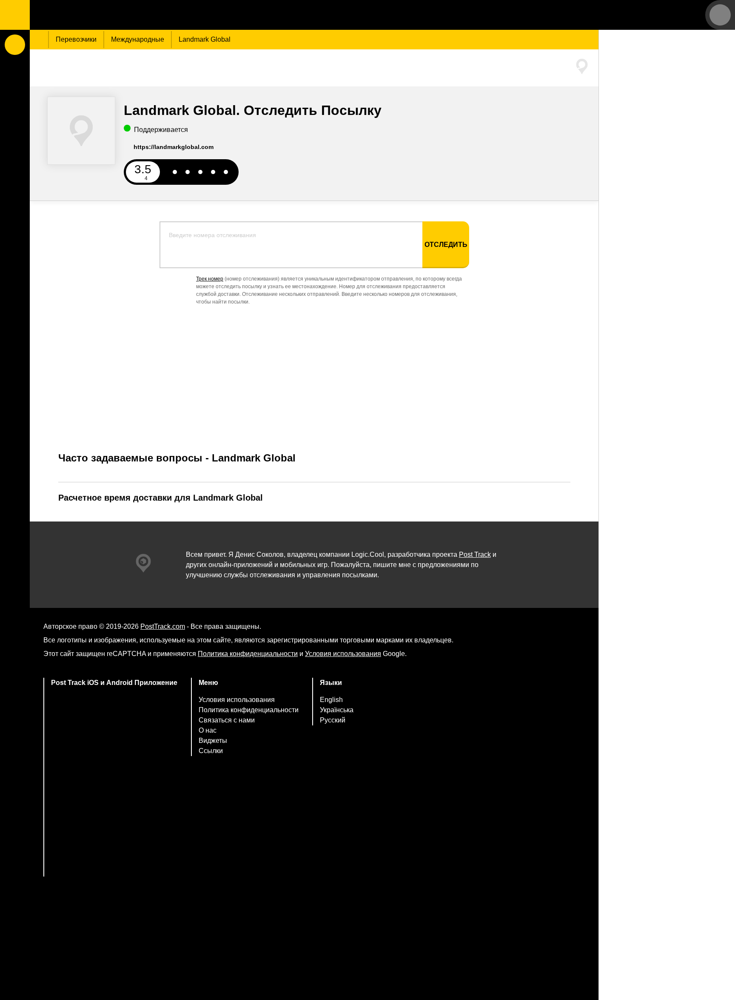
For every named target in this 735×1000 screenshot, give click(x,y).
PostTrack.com (162, 626)
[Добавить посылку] (15, 44)
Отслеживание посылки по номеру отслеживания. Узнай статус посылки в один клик (83, 15)
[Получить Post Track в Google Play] (114, 758)
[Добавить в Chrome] (114, 792)
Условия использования (343, 653)
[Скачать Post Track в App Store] (114, 722)
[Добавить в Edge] (114, 859)
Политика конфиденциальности (248, 653)
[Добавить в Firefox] (114, 826)
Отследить (445, 244)
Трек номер (209, 279)
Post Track (475, 554)
